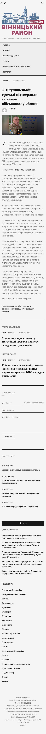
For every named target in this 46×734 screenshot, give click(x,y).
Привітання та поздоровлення (16, 67)
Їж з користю (8, 603)
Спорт (5, 677)
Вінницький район (14, 306)
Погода (5, 655)
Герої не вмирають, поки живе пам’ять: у (21, 470)
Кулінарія (6, 612)
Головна (6, 45)
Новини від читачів (11, 56)
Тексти (6, 61)
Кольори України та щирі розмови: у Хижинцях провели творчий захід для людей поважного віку (23, 564)
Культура (6, 616)
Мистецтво (7, 620)
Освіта (5, 646)
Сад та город (8, 673)
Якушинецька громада (24, 170)
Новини (6, 50)
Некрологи (7, 72)
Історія (5, 599)
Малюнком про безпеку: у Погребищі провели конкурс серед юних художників (20, 341)
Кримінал (6, 607)
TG (42, 3)
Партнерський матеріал (13, 651)
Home (4, 333)
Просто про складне (11, 668)
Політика (6, 660)
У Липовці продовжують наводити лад (20, 506)
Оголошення (8, 638)
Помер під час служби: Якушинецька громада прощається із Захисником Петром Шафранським (21, 545)
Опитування (7, 642)
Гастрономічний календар (14, 594)
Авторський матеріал (12, 590)
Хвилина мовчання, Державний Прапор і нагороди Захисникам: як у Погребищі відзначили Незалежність (22, 554)
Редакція (12, 108)
